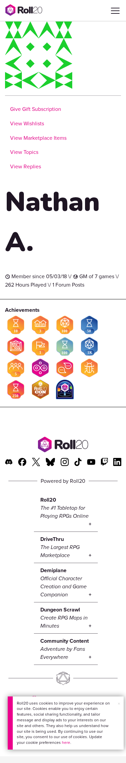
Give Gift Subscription (35, 109)
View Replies (25, 166)
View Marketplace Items (38, 138)
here (66, 742)
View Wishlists (27, 123)
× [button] (119, 704)
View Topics (24, 152)
